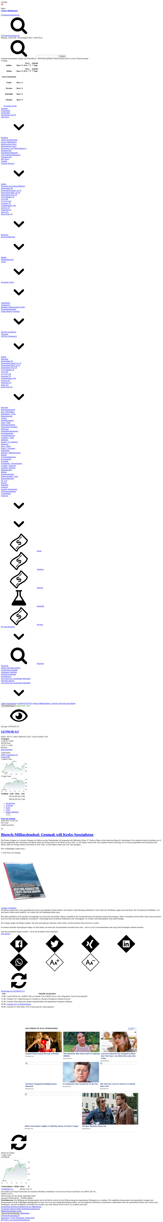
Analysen (9, 806)
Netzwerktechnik (7, 478)
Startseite (4, 108)
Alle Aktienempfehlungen (10, 155)
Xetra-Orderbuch (12, 812)
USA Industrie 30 (7, 197)
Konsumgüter (6, 459)
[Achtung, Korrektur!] (23, 906)
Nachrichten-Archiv (14, 1211)
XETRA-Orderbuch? (9, 336)
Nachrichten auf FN (8, 115)
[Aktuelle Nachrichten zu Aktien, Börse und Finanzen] (10, 15)
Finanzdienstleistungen (9, 431)
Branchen (4, 235)
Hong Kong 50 (6, 214)
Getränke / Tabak (7, 438)
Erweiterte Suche (10, 106)
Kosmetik (4, 461)
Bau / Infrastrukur (7, 412)
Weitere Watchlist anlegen (10, 668)
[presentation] (7, 814)
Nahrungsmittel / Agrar (9, 476)
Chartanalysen (6, 157)
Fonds (39, 551)
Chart (8, 810)
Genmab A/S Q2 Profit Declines (19, 1004)
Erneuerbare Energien (9, 427)
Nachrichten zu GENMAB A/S (13, 991)
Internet (4, 455)
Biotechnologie (6, 416)
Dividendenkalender (8, 309)
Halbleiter (4, 440)
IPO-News (5, 159)
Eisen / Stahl (5, 423)
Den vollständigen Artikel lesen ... (13, 849)
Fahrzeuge (5, 429)
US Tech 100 (6, 201)
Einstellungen (6, 676)
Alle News (5, 117)
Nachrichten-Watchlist (9, 670)
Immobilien (5, 451)
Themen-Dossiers (7, 163)
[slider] (4, 827)
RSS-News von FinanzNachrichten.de (15, 1220)
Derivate (40, 588)
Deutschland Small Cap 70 (11, 190)
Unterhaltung (6, 494)
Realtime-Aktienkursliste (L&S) (13, 307)
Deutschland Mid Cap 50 (10, 193)
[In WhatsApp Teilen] (19, 971)
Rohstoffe (4, 485)
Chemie (4, 418)
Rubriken (4, 138)
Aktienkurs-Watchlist (9, 672)
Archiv (3, 262)
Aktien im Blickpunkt (9, 140)
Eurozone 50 (6, 203)
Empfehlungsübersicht (9, 153)
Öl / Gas (4, 481)
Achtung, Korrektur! (8, 908)
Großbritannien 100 (8, 206)
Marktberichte (6, 151)
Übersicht (4, 334)
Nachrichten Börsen (8, 1209)
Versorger (4, 496)
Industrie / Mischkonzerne (11, 453)
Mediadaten (25, 1213)
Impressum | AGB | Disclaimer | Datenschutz (18, 1218)
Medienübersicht (7, 260)
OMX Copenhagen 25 (9, 755)
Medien (4, 257)
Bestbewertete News (8, 144)
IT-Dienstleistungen (8, 457)
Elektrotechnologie (8, 425)
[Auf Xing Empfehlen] (90, 952)
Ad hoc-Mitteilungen (9, 11)
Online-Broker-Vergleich (10, 311)
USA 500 (4, 199)
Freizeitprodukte (7, 433)
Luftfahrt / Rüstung (8, 468)
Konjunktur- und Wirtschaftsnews (13, 148)
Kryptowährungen (8, 627)
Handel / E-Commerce (9, 442)
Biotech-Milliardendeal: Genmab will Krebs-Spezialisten (47, 834)
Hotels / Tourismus (8, 448)
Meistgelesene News (8, 146)
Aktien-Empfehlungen (24, 1209)
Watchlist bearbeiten (8, 674)
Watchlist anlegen (7, 681)
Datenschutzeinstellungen (11, 1213)
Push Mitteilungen (8, 706)
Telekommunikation (8, 491)
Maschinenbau (6, 470)
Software (4, 487)
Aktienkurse (5, 303)
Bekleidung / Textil (8, 414)
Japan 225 (5, 212)
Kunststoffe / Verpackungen (11, 463)
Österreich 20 (6, 210)
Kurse (8, 808)
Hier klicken (5, 934)
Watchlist (40, 664)
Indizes (3, 184)
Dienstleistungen (7, 420)
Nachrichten (5, 111)
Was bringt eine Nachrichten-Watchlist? (16, 679)
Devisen (40, 625)
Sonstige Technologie (9, 489)
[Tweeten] (55, 952)
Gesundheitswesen (8, 435)
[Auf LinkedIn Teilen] (126, 952)
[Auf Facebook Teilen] (19, 952)
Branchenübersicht (8, 237)
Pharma (4, 483)
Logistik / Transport (8, 466)
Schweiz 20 (5, 208)
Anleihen (40, 569)
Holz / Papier (6, 446)
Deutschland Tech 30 (9, 195)
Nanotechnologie (7, 474)
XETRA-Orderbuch (8, 332)
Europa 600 (5, 757)
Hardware (4, 444)
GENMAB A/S (7, 1189)
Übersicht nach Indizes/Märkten (13, 186)
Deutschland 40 (7, 188)
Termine (4, 161)
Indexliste (4, 359)
